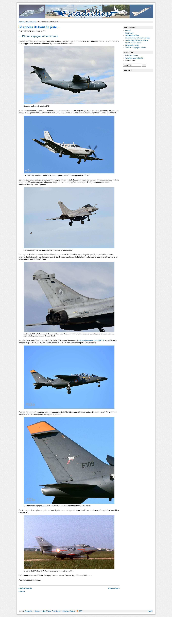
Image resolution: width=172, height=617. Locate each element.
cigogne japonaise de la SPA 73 (91, 340)
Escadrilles (28, 611)
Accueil (21, 22)
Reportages (129, 33)
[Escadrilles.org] (86, 18)
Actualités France (131, 56)
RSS (80, 611)
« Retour (22, 591)
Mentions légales (69, 611)
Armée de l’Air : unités (133, 43)
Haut (149, 611)
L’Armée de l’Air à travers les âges (137, 38)
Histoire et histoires (132, 35)
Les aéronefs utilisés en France (136, 40)
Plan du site (56, 611)
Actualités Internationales (134, 58)
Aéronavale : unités (132, 45)
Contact (37, 611)
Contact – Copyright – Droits (135, 48)
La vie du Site (31, 22)
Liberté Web (46, 611)
